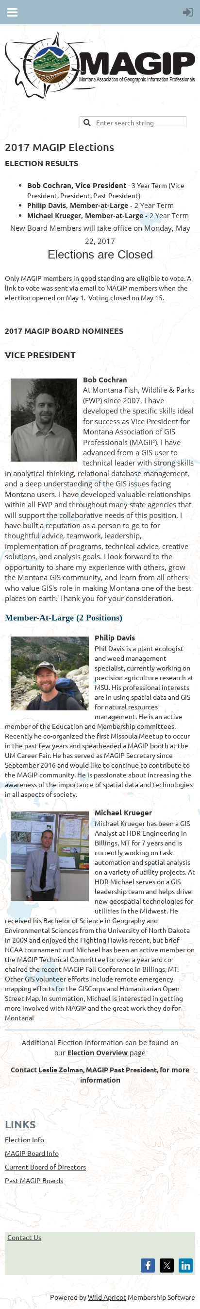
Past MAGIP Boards (34, 1180)
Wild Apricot (107, 1296)
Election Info (24, 1139)
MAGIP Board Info (32, 1153)
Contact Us (24, 1237)
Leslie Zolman (60, 1069)
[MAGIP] (100, 95)
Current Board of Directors (45, 1166)
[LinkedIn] (186, 1265)
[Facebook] (148, 1265)
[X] (167, 1265)
